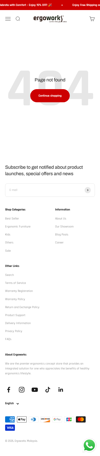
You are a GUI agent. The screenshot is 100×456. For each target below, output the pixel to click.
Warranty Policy (15, 299)
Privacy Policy (13, 331)
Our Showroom (64, 227)
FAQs (8, 339)
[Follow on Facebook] (8, 389)
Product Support (15, 315)
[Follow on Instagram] (21, 389)
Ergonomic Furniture (18, 227)
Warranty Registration (19, 291)
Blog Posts (61, 235)
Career (59, 242)
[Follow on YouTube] (34, 389)
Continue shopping (50, 96)
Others (9, 242)
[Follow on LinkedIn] (60, 389)
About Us (60, 219)
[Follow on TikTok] (47, 389)
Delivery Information (18, 323)
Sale (8, 251)
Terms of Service (15, 283)
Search (9, 275)
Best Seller (12, 219)
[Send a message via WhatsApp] (89, 445)
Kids (7, 235)
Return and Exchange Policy (22, 307)
